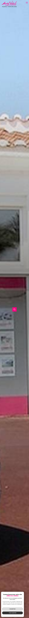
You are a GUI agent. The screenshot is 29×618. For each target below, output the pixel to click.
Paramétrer (12, 609)
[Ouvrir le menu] (27, 2)
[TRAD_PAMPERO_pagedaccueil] (8, 6)
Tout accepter (12, 612)
